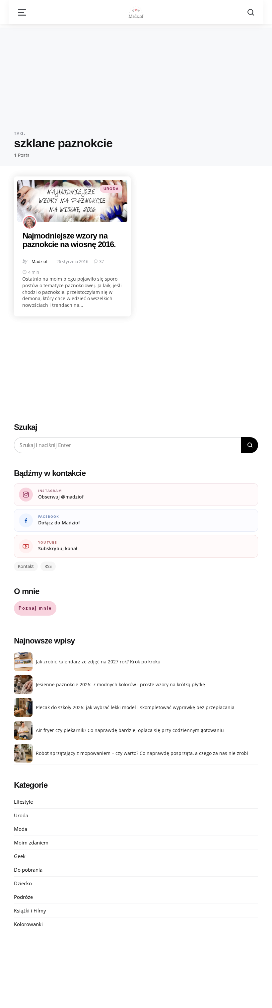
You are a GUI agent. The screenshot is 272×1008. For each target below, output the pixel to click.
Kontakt (26, 566)
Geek (20, 856)
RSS (48, 566)
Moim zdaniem (31, 842)
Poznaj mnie (35, 608)
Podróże (23, 897)
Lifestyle (23, 801)
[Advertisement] (136, 74)
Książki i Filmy (30, 910)
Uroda (111, 189)
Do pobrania (28, 869)
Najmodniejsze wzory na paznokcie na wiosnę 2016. (69, 240)
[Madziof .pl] (136, 12)
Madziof (39, 261)
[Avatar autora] (29, 222)
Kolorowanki (28, 924)
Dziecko (23, 883)
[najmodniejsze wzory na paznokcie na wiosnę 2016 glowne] (72, 201)
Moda (20, 829)
